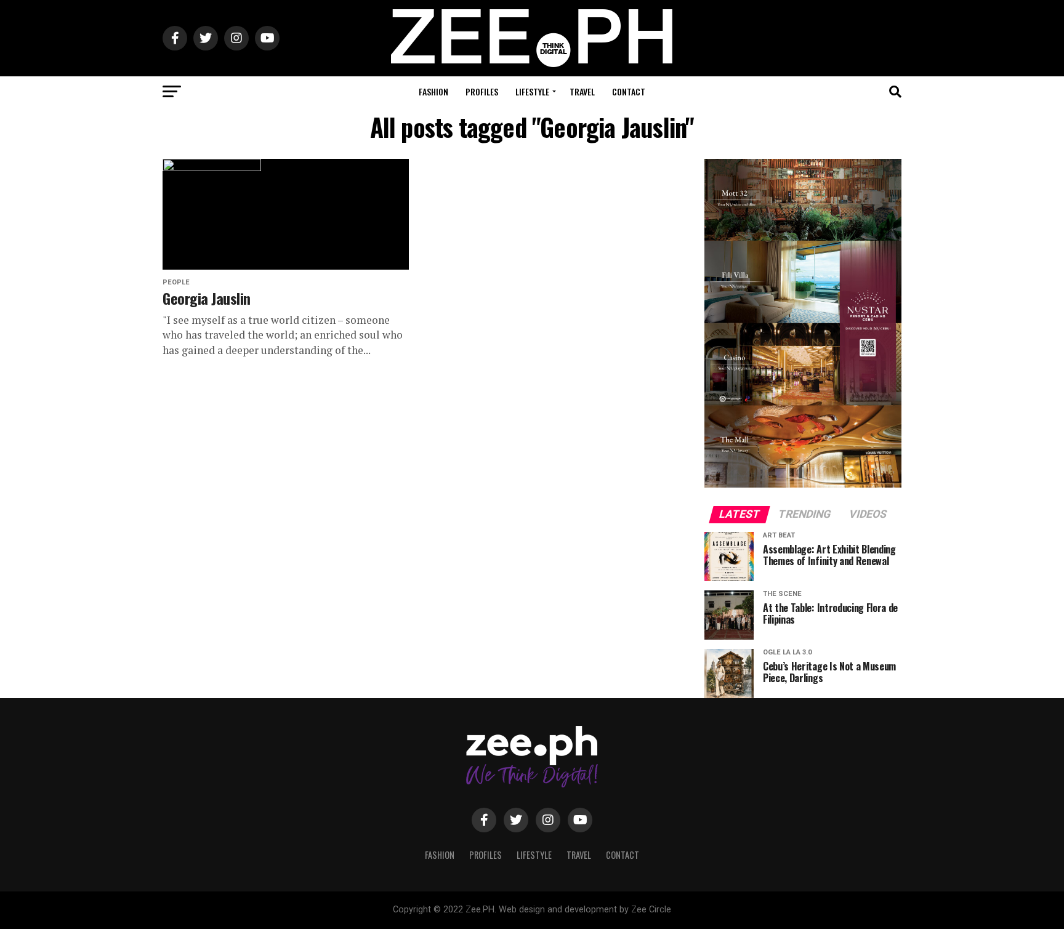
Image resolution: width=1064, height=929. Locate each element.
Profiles (481, 91)
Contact (628, 91)
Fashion (433, 91)
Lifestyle (532, 91)
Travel (582, 91)
